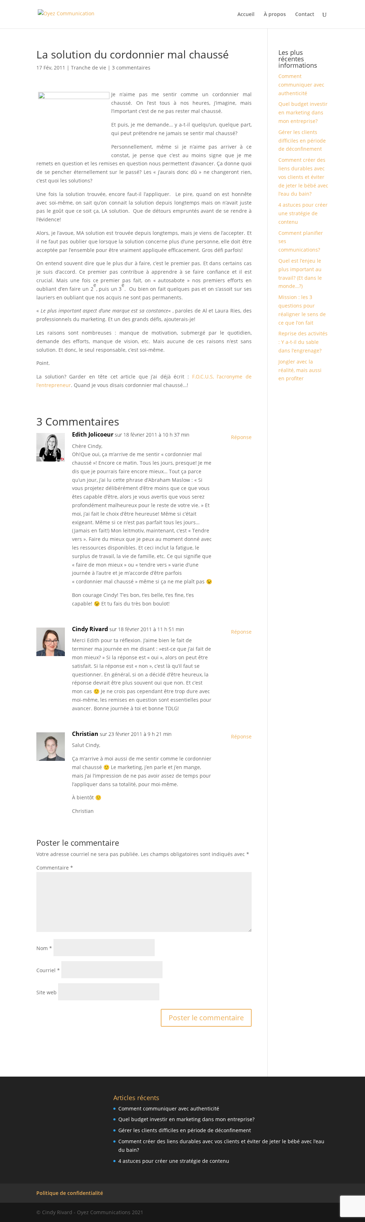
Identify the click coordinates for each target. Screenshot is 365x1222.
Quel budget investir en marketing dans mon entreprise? (303, 112)
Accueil (246, 14)
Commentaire (54, 867)
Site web (46, 992)
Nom (44, 948)
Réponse (241, 437)
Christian (85, 734)
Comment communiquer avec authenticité (301, 85)
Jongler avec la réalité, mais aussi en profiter (300, 370)
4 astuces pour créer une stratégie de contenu (303, 213)
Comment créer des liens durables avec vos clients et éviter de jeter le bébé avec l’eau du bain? (303, 176)
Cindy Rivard (90, 629)
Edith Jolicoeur (92, 434)
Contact (304, 14)
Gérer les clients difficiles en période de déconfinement (302, 141)
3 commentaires (131, 67)
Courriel (48, 970)
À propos (275, 14)
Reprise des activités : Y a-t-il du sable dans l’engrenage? (303, 342)
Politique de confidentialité (69, 1193)
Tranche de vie (88, 67)
